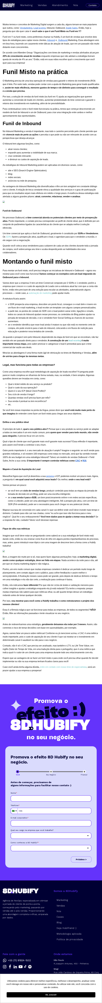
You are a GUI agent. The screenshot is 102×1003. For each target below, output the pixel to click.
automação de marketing (40, 293)
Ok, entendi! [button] (51, 995)
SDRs (9, 237)
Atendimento (60, 5)
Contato (93, 5)
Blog (59, 922)
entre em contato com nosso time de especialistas (63, 667)
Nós (75, 5)
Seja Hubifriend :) (66, 928)
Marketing (26, 5)
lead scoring (74, 340)
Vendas (42, 5)
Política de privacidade (70, 939)
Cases (60, 917)
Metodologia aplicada (69, 933)
